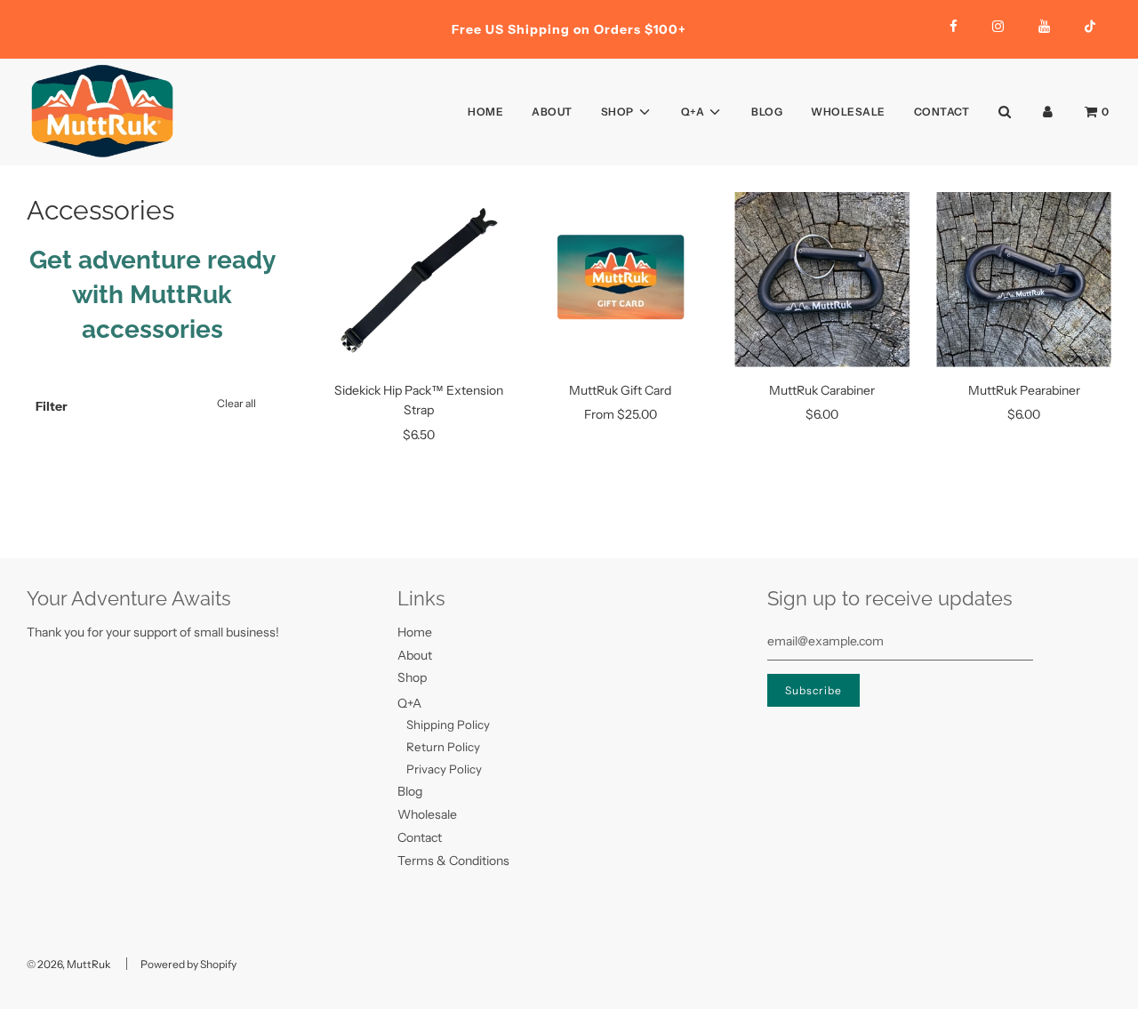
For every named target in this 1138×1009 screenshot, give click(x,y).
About (552, 111)
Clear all (236, 403)
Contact (942, 111)
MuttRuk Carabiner (822, 390)
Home (485, 111)
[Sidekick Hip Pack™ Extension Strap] (419, 279)
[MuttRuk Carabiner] (822, 279)
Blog (766, 111)
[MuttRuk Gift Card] (620, 279)
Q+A (409, 703)
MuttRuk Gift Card (620, 390)
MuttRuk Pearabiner (1024, 390)
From (620, 414)
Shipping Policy (448, 724)
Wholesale (848, 111)
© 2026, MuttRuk (68, 964)
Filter (52, 406)
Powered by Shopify (188, 964)
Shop (412, 677)
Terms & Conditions (453, 861)
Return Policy (443, 747)
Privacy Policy (444, 769)
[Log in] (1048, 111)
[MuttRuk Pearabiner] (1023, 279)
